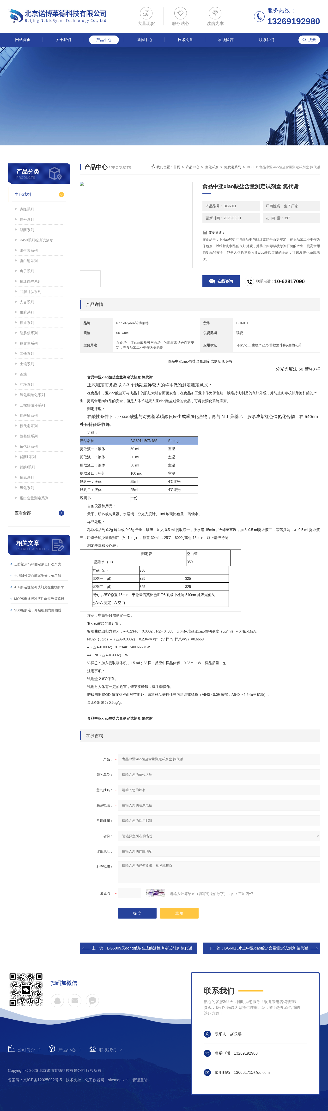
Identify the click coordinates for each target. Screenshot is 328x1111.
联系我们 (266, 40)
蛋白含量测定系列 (34, 498)
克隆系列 (27, 209)
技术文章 (185, 40)
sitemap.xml (118, 1080)
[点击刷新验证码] (155, 893)
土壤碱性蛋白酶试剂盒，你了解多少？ (41, 576)
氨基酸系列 (29, 436)
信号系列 (27, 219)
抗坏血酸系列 (30, 281)
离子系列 (27, 271)
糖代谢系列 (29, 426)
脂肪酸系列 (29, 333)
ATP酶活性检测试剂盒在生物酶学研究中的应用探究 (41, 587)
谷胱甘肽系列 (30, 292)
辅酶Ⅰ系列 (27, 467)
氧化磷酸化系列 (32, 395)
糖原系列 (27, 323)
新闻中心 (144, 40)
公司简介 (26, 1049)
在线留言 (226, 40)
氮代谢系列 (29, 446)
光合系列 (27, 302)
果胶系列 (27, 312)
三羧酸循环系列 (32, 405)
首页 (176, 167)
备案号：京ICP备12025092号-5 (35, 1080)
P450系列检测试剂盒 (36, 240)
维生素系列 (29, 250)
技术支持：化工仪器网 (85, 1080)
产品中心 (104, 40)
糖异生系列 (29, 343)
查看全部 (23, 513)
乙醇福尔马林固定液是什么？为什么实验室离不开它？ (41, 564)
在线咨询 (225, 281)
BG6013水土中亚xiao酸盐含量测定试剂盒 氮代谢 (266, 948)
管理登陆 (140, 1080)
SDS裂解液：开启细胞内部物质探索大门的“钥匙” (41, 610)
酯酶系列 (27, 230)
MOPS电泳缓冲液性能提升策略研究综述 (41, 599)
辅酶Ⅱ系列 (28, 457)
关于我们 (63, 40)
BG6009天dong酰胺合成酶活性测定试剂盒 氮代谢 (149, 948)
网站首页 (22, 40)
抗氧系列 (27, 477)
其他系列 (27, 354)
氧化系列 (27, 488)
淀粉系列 (27, 384)
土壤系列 (27, 364)
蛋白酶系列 (29, 261)
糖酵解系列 (29, 415)
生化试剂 (23, 194)
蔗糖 (23, 374)
